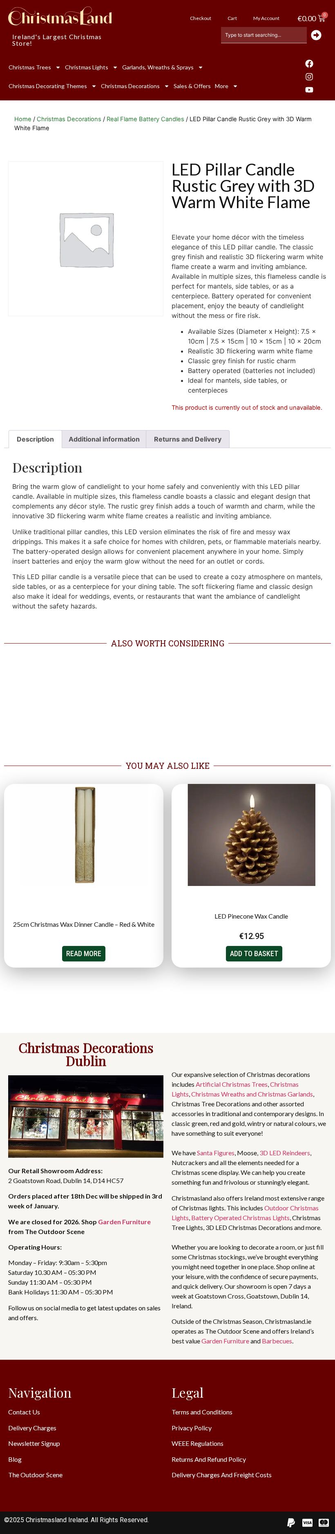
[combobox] (264, 35)
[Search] (317, 35)
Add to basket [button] (254, 953)
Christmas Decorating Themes (48, 85)
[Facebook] (309, 63)
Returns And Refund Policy (209, 1459)
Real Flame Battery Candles (145, 119)
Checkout (200, 18)
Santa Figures (215, 1153)
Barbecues (277, 1341)
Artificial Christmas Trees (232, 1084)
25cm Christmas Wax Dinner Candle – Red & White (83, 924)
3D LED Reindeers (284, 1153)
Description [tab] (35, 439)
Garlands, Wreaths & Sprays (158, 67)
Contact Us (24, 1412)
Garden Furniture (124, 1221)
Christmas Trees (30, 67)
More (221, 85)
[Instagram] (309, 76)
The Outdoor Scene (35, 1475)
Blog (15, 1459)
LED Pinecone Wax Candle (251, 916)
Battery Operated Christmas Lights (240, 1217)
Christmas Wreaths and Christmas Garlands (252, 1094)
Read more (83, 953)
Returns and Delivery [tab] (187, 439)
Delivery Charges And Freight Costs (222, 1475)
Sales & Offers (192, 85)
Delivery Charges (32, 1428)
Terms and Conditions (202, 1412)
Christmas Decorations (130, 85)
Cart (232, 18)
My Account (266, 18)
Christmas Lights (86, 67)
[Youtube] (309, 89)
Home (22, 119)
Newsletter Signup (34, 1443)
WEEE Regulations (197, 1443)
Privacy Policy (192, 1428)
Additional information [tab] (104, 439)
